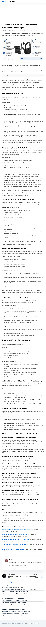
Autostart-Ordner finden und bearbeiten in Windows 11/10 (14, 593)
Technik (4, 30)
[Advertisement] (23, 12)
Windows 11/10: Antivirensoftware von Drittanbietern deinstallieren (16, 596)
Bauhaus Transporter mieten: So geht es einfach (12, 587)
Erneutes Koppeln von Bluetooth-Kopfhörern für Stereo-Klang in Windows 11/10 (19, 589)
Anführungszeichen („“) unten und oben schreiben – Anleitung (15, 604)
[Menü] (43, 1)
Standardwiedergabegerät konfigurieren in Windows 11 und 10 (15, 600)
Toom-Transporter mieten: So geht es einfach (11, 585)
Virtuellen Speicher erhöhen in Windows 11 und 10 (12, 607)
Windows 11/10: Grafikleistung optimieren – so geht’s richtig (15, 591)
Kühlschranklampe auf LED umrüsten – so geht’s (12, 615)
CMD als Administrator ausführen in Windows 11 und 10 (14, 602)
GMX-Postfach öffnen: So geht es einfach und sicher (13, 598)
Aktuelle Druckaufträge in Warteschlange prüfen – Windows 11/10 (16, 611)
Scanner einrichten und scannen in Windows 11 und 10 (13, 609)
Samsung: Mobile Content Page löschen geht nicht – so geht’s (15, 613)
